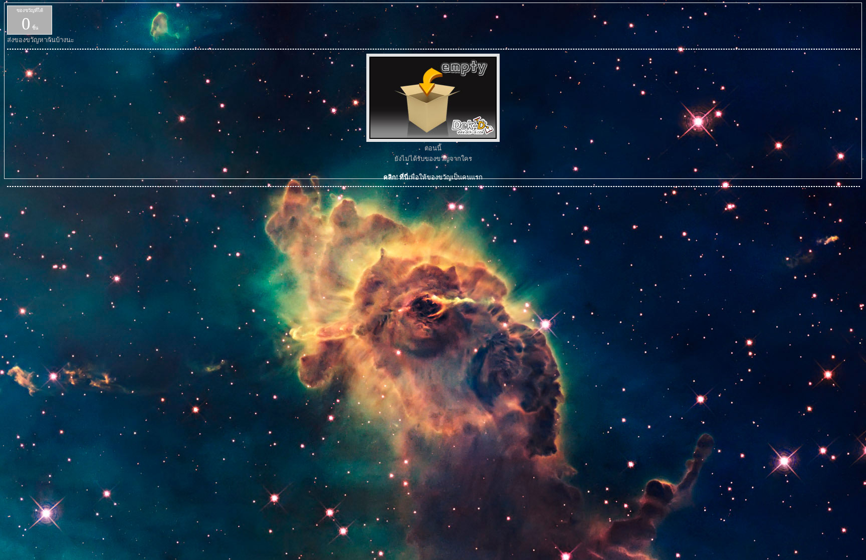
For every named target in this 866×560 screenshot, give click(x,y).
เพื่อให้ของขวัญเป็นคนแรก (433, 177)
